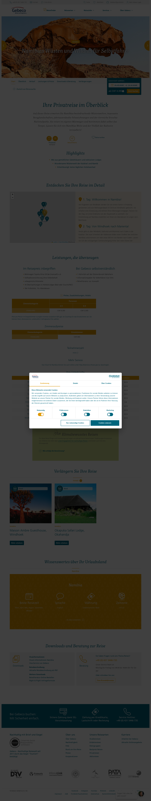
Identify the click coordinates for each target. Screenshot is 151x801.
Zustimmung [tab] (44, 383)
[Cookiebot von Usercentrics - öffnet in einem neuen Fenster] (110, 376)
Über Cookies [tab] (106, 383)
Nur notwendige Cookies (75, 423)
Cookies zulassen (105, 423)
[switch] (64, 414)
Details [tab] (75, 383)
